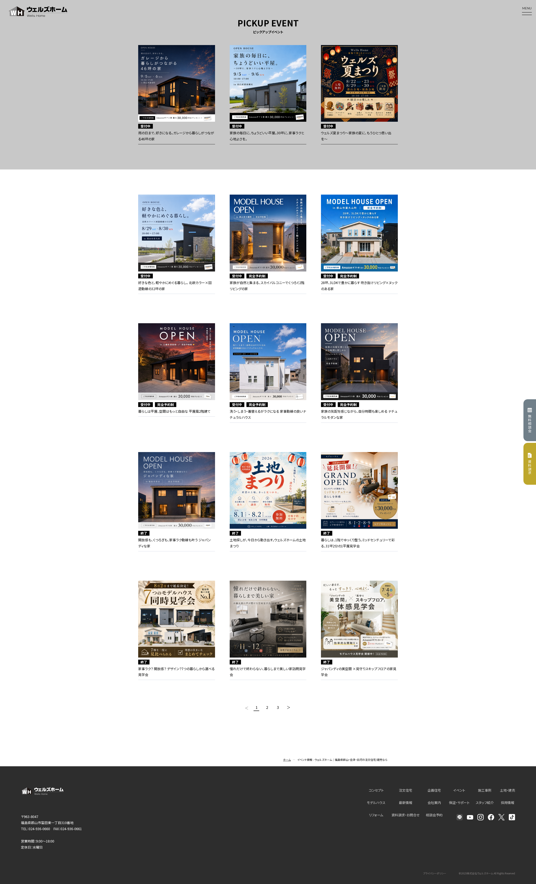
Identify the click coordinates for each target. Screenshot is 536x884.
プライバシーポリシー (434, 873)
